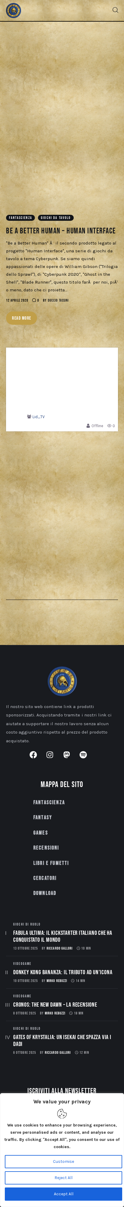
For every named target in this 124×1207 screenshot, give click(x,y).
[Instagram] (53, 758)
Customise (63, 1161)
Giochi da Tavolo (56, 218)
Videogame (22, 964)
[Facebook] (37, 758)
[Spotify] (87, 758)
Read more (21, 318)
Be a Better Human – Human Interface (61, 231)
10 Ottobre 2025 (25, 981)
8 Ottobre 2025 (24, 1013)
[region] (62, 1150)
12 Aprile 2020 (17, 300)
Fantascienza (20, 218)
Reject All (63, 1177)
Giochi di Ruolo (27, 924)
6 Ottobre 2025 (24, 1052)
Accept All (63, 1193)
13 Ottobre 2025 (25, 948)
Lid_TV (39, 417)
